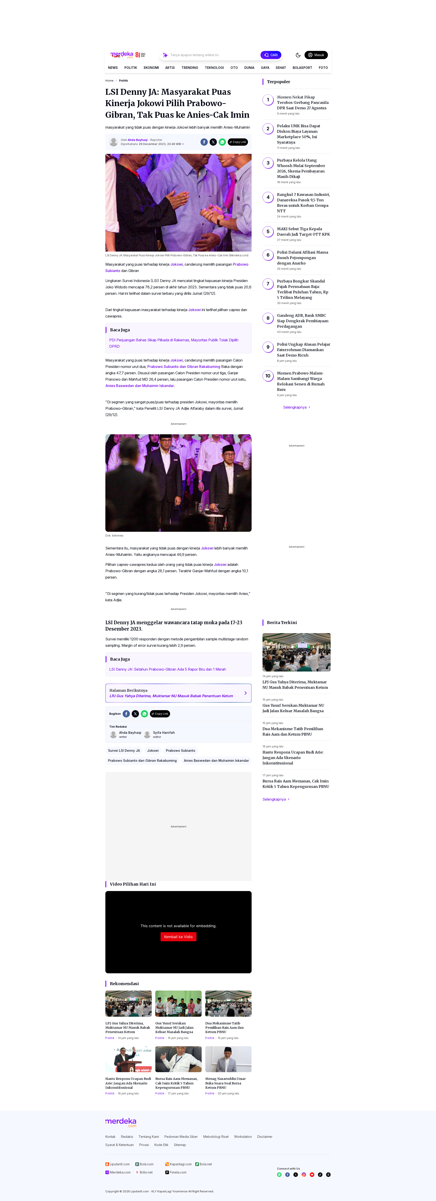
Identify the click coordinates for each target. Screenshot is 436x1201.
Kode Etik (161, 1145)
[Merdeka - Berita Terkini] (128, 55)
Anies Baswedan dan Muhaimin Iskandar (139, 385)
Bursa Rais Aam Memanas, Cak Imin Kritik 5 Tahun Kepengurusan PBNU (176, 1083)
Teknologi (214, 68)
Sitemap (180, 1145)
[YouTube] (312, 1174)
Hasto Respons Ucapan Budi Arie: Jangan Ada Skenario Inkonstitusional (128, 1083)
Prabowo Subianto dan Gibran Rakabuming (183, 366)
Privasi (144, 1145)
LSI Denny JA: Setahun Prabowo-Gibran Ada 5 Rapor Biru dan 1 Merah (167, 669)
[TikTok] (320, 1174)
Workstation (243, 1137)
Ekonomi (151, 68)
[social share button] (204, 142)
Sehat (281, 68)
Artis (170, 68)
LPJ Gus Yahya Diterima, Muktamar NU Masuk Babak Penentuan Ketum (127, 1027)
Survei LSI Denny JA (124, 750)
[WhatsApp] (279, 1174)
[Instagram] (304, 1174)
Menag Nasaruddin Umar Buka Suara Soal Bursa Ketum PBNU (225, 1083)
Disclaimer (264, 1137)
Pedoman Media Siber (181, 1137)
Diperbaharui (151, 144)
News (113, 68)
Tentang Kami (149, 1137)
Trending (189, 68)
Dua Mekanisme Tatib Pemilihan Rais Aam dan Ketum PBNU (224, 1027)
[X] (295, 1174)
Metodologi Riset (216, 1137)
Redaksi (127, 1137)
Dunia (249, 68)
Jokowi (176, 264)
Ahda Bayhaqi (138, 140)
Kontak (110, 1137)
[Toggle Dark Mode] (298, 55)
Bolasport (302, 68)
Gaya (265, 68)
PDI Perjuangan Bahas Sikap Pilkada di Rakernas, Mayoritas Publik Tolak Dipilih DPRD (173, 343)
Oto (234, 68)
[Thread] (328, 1174)
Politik (130, 68)
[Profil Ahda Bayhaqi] (113, 142)
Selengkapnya (295, 407)
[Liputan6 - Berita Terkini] (120, 1122)
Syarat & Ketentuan (119, 1145)
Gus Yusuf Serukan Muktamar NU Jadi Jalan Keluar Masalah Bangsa (174, 1027)
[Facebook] (287, 1174)
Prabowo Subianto (180, 750)
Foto (323, 68)
